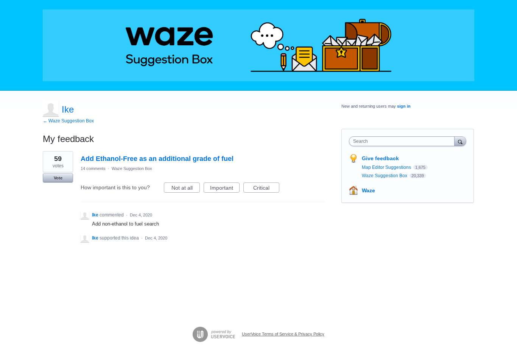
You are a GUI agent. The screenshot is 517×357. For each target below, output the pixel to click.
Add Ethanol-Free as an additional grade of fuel (157, 158)
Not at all (185, 189)
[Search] (460, 141)
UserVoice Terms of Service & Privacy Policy (283, 334)
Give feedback (380, 158)
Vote (58, 178)
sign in (404, 106)
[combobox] (404, 141)
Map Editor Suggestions (387, 167)
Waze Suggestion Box (132, 168)
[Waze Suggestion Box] (258, 45)
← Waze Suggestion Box (68, 121)
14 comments (93, 168)
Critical (266, 189)
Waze (368, 190)
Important (225, 189)
